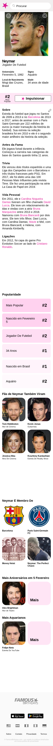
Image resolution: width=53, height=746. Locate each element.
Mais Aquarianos (14, 617)
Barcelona (34, 117)
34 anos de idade (38, 82)
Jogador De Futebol (14, 64)
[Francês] (26, 725)
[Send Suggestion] (50, 110)
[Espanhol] (17, 725)
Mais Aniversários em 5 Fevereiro (25, 578)
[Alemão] (44, 725)
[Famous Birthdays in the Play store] (35, 716)
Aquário (32, 74)
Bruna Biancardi (29, 215)
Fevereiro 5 (9, 74)
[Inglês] (9, 725)
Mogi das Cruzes (12, 82)
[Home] (26, 701)
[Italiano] (35, 725)
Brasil (5, 85)
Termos (43, 734)
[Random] (44, 15)
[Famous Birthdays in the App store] (18, 716)
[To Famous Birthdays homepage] (5, 5)
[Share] (8, 15)
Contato (18, 734)
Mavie (32, 221)
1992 (21, 74)
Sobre (8, 734)
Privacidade (31, 734)
